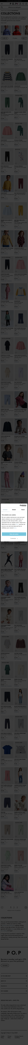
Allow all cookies (14, 534)
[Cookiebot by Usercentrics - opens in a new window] (20, 506)
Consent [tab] (5, 509)
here (17, 524)
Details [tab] (14, 509)
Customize (13, 538)
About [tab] (23, 509)
